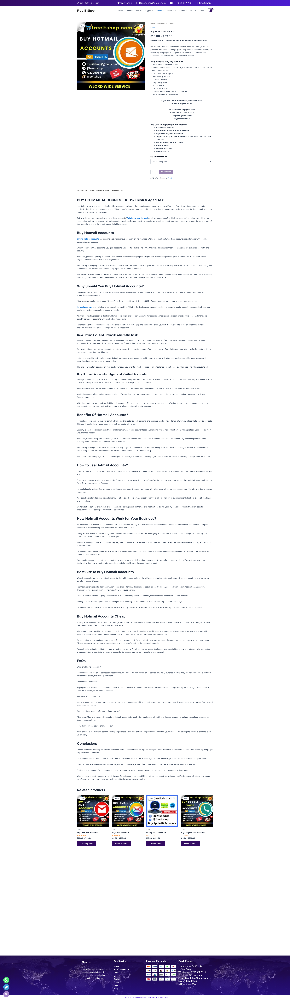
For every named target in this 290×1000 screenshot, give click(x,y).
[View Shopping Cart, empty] (210, 10)
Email (159, 11)
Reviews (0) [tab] (117, 190)
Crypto (148, 11)
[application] (140, 10)
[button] (141, 26)
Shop (202, 11)
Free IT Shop (86, 10)
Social (182, 11)
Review (170, 11)
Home (120, 11)
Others (193, 11)
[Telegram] (6, 987)
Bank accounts (133, 11)
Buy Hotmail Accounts (159, 157)
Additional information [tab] (99, 190)
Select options (86, 843)
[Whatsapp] (6, 980)
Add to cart (166, 171)
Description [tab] (82, 190)
